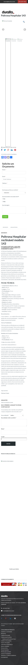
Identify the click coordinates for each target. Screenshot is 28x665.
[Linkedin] (11, 618)
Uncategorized (4, 657)
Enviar (5, 216)
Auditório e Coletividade (6, 631)
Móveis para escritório (6, 651)
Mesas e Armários (5, 646)
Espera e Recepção (5, 642)
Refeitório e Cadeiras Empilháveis (8, 655)
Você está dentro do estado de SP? (10, 196)
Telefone (4, 183)
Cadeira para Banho (14, 569)
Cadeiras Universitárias (6, 640)
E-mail (3, 436)
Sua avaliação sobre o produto (8, 417)
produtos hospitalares (12, 154)
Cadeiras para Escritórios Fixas (9, 639)
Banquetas (3, 633)
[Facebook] (2, 618)
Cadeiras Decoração (5, 635)
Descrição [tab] (5, 227)
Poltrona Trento (5, 393)
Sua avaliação (5, 415)
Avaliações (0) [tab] (14, 227)
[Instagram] (15, 618)
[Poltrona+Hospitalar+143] (5, 150)
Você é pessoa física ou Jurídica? (10, 190)
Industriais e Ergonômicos (7, 644)
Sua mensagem (5, 205)
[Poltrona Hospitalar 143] (1, 150)
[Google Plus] (7, 618)
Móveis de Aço (4, 648)
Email (3, 176)
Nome (3, 169)
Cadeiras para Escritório (6, 637)
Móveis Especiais (5, 650)
